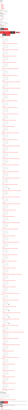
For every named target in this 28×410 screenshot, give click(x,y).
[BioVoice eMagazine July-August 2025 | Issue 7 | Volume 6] (5, 381)
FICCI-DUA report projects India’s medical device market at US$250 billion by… (11, 81)
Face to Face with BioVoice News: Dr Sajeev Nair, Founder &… (9, 306)
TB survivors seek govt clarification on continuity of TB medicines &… (10, 248)
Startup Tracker (2, 7)
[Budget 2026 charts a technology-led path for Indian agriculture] (5, 259)
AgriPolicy (3, 234)
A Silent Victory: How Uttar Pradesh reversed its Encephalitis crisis (9, 107)
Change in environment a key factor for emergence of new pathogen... (8, 399)
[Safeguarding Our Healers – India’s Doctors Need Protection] (5, 118)
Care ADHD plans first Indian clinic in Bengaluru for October (9, 62)
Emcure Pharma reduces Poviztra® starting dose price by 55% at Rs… (10, 94)
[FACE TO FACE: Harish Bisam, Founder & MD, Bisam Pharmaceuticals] (5, 317)
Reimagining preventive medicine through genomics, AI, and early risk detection (11, 203)
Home (1, 3)
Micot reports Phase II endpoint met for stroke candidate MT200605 (10, 49)
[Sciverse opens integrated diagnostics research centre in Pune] (5, 266)
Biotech (3, 67)
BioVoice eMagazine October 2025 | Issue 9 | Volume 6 (8, 370)
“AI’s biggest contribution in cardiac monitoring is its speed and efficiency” (10, 338)
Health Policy (3, 74)
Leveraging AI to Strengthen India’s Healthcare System (8, 216)
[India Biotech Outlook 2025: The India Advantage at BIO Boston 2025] (5, 150)
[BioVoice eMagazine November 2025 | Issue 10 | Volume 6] (5, 362)
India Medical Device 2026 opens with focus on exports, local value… (10, 75)
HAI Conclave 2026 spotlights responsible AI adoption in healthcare (10, 184)
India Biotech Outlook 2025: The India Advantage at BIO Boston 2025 (10, 152)
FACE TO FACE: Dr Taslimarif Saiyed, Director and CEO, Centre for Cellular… (11, 312)
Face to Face (3, 311)
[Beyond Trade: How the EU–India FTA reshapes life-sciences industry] (5, 112)
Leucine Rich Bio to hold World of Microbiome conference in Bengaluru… (10, 68)
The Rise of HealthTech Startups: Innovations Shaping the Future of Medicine (11, 222)
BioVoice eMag (2, 358)
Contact (2, 408)
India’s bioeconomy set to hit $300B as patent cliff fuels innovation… (10, 100)
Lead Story (2, 4)
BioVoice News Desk (2, 400)
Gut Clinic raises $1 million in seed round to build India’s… (9, 280)
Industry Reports (2, 5)
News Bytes (2, 37)
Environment (1, 398)
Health (3, 61)
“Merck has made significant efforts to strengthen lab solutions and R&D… (10, 357)
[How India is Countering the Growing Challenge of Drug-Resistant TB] (5, 227)
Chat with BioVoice (3, 8)
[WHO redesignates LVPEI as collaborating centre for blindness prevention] (5, 240)
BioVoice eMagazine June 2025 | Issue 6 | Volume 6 (8, 389)
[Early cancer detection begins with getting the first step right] (5, 208)
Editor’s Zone (3, 125)
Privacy (2, 407)
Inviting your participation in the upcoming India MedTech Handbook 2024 (11, 158)
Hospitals (3, 42)
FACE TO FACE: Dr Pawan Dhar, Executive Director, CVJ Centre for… (10, 325)
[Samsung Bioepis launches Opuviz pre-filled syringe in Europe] (5, 54)
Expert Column (2, 6)
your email (6, 14)
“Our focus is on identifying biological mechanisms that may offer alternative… (11, 344)
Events (3, 189)
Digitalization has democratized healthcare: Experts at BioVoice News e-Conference (11, 190)
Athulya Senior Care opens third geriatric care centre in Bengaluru (9, 43)
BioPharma (3, 48)
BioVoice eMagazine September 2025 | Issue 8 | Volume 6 (8, 376)
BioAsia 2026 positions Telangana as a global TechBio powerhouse (9, 254)
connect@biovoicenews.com (4, 405)
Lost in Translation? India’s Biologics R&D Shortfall (8, 126)
